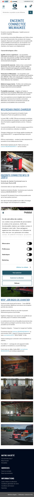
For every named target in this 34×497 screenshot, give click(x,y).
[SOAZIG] (15, 6)
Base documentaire (7, 473)
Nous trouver (5, 460)
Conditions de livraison (7, 486)
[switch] (29, 248)
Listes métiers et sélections (9, 481)
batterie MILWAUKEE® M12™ (9, 146)
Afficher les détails (22, 267)
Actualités (4, 463)
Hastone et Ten (29, 494)
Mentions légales (12, 494)
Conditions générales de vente (10, 483)
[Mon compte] (25, 6)
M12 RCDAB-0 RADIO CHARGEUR (16, 109)
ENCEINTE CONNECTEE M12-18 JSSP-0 (15, 176)
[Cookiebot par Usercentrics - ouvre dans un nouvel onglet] (24, 213)
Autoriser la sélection (17, 278)
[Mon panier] (3, 6)
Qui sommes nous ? (7, 458)
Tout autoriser (17, 272)
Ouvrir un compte (6, 471)
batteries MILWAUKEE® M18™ (20, 331)
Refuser (17, 283)
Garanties (4, 488)
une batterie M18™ (9, 335)
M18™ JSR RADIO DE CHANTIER (15, 300)
